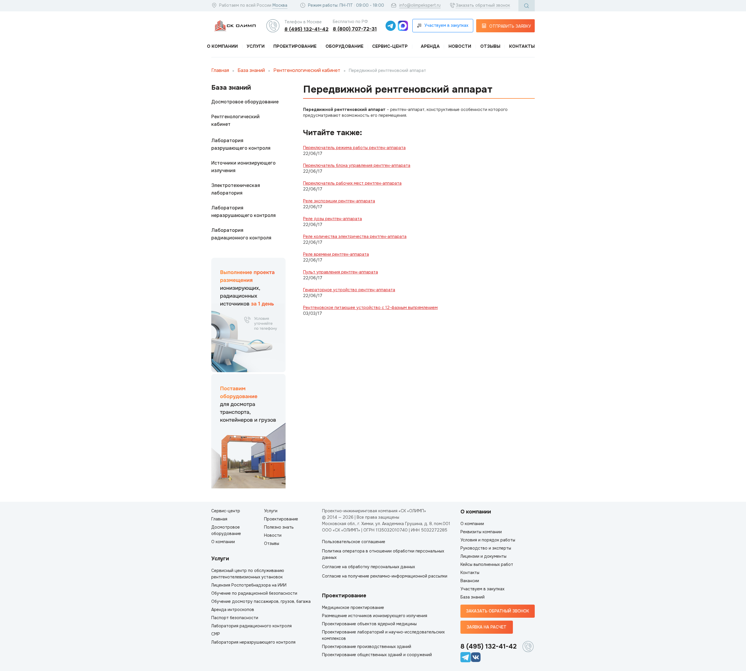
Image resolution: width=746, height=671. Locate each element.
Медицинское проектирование (353, 607)
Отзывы (490, 46)
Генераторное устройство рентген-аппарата (349, 289)
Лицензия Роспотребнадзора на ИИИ (248, 585)
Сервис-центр (390, 46)
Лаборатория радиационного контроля (241, 234)
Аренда (430, 46)
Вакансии (469, 580)
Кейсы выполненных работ (486, 564)
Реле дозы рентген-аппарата (332, 218)
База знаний (251, 70)
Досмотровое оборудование (245, 102)
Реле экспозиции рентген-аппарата (339, 201)
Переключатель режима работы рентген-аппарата (354, 147)
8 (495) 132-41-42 (306, 29)
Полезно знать (279, 527)
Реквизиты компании (481, 531)
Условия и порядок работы (487, 540)
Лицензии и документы (483, 556)
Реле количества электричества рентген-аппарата (355, 236)
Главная (220, 70)
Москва (279, 5)
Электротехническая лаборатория (235, 189)
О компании (222, 46)
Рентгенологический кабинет (306, 70)
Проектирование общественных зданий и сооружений (377, 654)
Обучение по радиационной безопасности (254, 593)
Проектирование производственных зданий (366, 646)
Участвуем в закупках (482, 588)
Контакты (522, 46)
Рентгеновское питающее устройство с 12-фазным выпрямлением (370, 307)
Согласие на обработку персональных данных (368, 566)
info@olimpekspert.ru (420, 5)
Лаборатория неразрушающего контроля (243, 211)
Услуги (256, 46)
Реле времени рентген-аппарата (336, 254)
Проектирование (294, 46)
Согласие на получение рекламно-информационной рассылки (384, 576)
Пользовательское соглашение (353, 541)
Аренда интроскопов (232, 609)
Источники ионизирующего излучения (243, 167)
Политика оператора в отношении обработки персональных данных (383, 554)
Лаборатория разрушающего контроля (240, 144)
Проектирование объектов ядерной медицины (369, 623)
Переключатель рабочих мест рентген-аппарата (352, 183)
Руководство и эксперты (485, 548)
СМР (215, 634)
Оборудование (344, 46)
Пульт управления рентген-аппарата (340, 272)
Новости (459, 46)
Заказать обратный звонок (483, 5)
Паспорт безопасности (234, 617)
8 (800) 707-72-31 (355, 29)
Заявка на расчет (486, 627)
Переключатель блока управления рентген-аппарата (356, 165)
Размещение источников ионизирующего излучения (374, 615)
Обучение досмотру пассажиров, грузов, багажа (261, 601)
